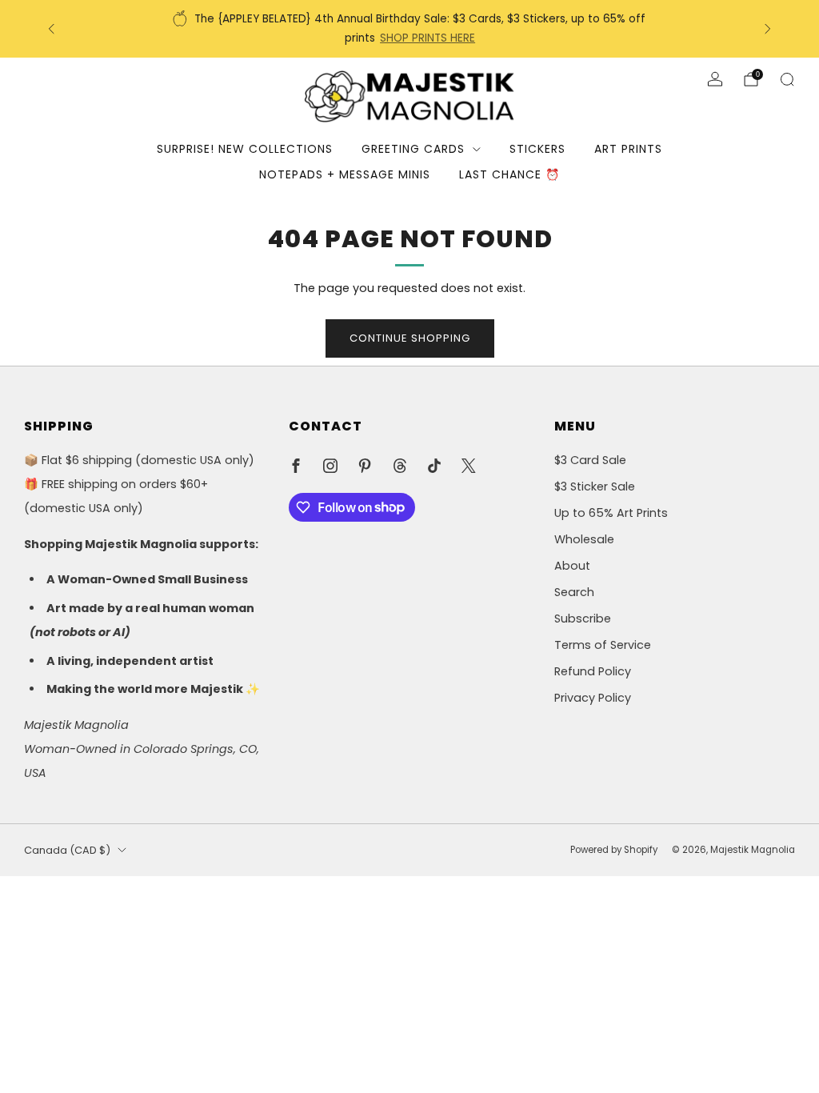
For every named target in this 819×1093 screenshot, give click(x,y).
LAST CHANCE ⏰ (509, 174)
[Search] (787, 79)
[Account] (715, 79)
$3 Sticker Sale (594, 486)
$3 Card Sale (590, 460)
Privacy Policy (592, 698)
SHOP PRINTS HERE (427, 38)
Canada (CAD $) (67, 850)
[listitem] (410, 29)
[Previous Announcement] (51, 28)
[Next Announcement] (767, 28)
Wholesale (584, 539)
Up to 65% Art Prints (611, 513)
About (572, 566)
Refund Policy (592, 671)
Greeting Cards (413, 149)
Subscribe (582, 619)
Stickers (537, 149)
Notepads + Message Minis (344, 174)
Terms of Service (602, 645)
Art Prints (628, 149)
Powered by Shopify (613, 849)
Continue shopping (410, 338)
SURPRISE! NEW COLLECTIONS (245, 149)
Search (574, 592)
